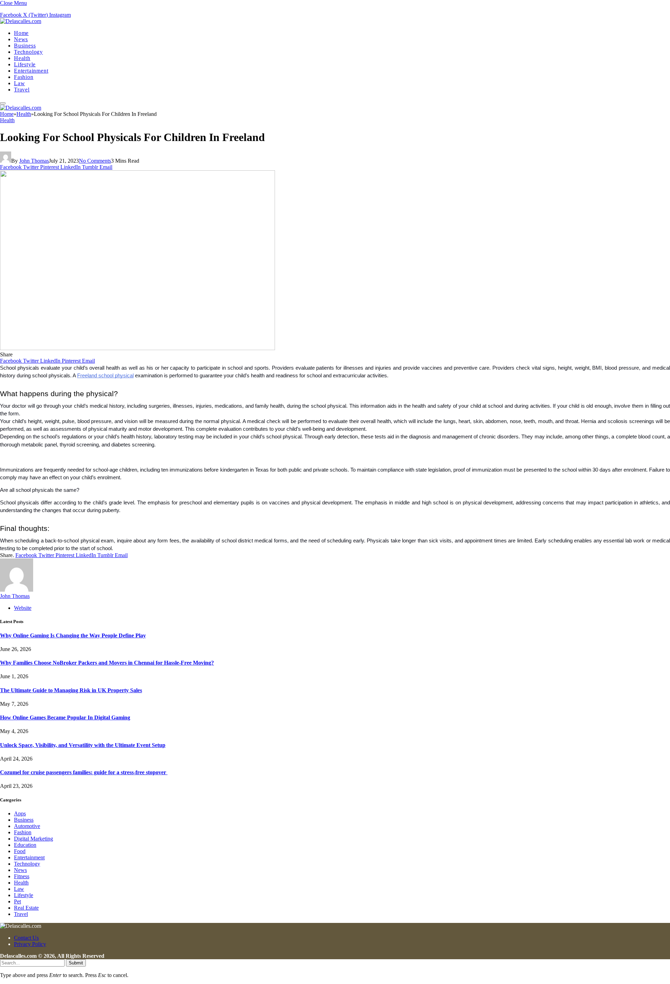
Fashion (24, 77)
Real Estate (26, 908)
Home (21, 33)
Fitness (21, 876)
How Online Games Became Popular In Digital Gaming (65, 717)
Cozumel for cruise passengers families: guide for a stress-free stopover (84, 772)
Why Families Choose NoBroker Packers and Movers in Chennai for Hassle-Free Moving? (107, 663)
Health (22, 58)
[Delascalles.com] (20, 21)
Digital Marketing (33, 839)
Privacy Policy (30, 944)
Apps (20, 813)
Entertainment (31, 71)
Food (19, 851)
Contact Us (26, 938)
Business (25, 46)
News (21, 39)
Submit (76, 962)
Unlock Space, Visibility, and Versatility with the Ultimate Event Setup (82, 745)
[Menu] (3, 103)
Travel (22, 90)
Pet (17, 901)
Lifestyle (25, 64)
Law (19, 83)
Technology (28, 52)
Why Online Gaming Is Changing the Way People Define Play (73, 635)
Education (25, 845)
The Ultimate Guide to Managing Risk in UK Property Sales (71, 690)
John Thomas (34, 161)
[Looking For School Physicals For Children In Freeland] (137, 348)
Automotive (27, 826)
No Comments (95, 161)
